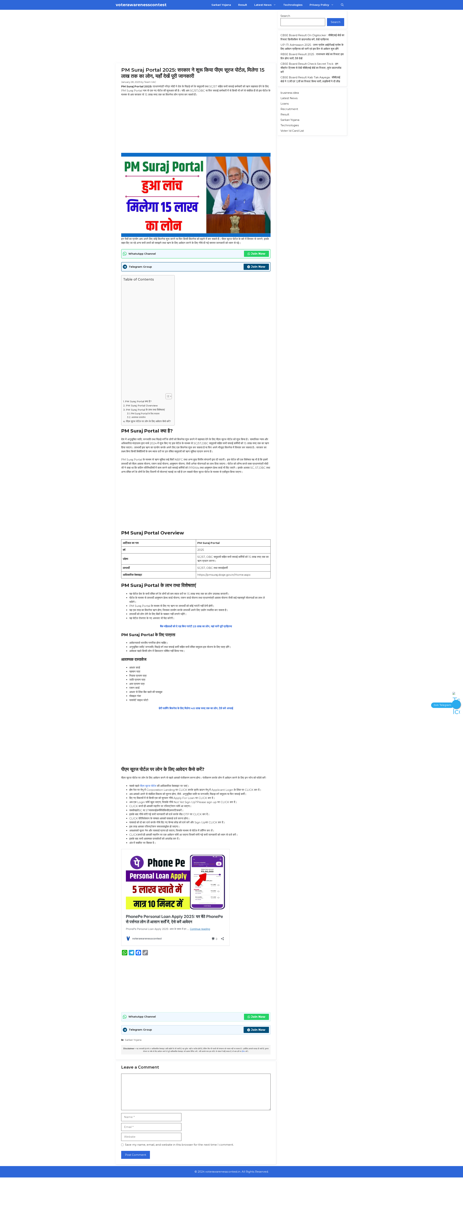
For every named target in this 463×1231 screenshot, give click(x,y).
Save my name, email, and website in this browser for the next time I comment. (179, 1144)
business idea (290, 92)
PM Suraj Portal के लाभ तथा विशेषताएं (145, 409)
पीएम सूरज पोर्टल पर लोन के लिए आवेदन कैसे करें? (148, 421)
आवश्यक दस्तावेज (138, 417)
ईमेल (243, 1051)
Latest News (262, 5)
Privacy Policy (319, 5)
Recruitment (289, 109)
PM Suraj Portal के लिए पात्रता (145, 413)
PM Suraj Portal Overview (142, 405)
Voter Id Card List (292, 130)
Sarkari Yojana (221, 5)
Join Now (258, 253)
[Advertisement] (196, 36)
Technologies (292, 5)
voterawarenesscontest (141, 4)
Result (242, 5)
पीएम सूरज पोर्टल (148, 786)
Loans (285, 103)
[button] (342, 5)
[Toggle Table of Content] (167, 396)
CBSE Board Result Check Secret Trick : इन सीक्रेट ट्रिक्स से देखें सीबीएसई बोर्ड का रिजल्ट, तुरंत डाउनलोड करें (311, 68)
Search (285, 16)
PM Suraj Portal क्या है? (138, 401)
